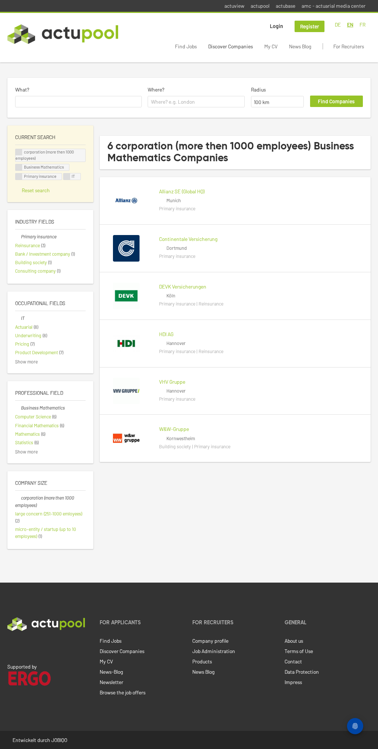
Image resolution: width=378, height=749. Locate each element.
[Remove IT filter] (18, 318)
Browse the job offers (122, 692)
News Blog (300, 46)
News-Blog (111, 672)
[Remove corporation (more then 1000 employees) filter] (18, 498)
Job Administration (213, 651)
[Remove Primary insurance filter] (18, 236)
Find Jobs (186, 46)
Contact (293, 661)
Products (202, 661)
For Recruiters (348, 46)
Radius (258, 89)
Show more (26, 362)
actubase (285, 6)
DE (338, 24)
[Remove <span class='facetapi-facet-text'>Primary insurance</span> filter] (19, 176)
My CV (271, 46)
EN (350, 24)
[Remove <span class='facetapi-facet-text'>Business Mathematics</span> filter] (19, 167)
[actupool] (62, 34)
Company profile (210, 641)
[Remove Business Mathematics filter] (18, 408)
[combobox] (78, 102)
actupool (260, 6)
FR (362, 24)
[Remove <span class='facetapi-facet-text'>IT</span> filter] (66, 176)
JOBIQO (59, 740)
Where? (156, 89)
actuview (234, 6)
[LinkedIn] (11, 646)
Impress (293, 682)
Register (309, 26)
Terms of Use (299, 651)
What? (22, 89)
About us (294, 641)
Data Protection (302, 672)
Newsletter (111, 682)
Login (276, 26)
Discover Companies (230, 46)
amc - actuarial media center (333, 6)
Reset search (36, 190)
